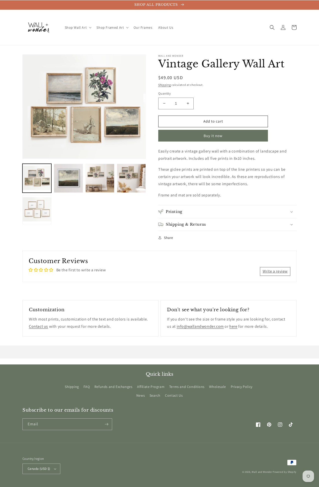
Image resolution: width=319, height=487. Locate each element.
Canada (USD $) (39, 469)
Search (155, 395)
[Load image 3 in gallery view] (99, 178)
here (233, 326)
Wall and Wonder (262, 472)
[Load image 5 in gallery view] (36, 209)
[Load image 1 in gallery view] (36, 178)
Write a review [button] (275, 271)
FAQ (86, 386)
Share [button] (168, 237)
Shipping (164, 85)
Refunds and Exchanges (113, 386)
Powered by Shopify (285, 472)
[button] (78, 27)
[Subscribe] (106, 424)
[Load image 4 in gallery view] (131, 178)
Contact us (38, 326)
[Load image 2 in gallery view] (68, 178)
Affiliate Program (150, 386)
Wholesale (217, 386)
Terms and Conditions (187, 386)
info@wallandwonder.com (200, 326)
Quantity (164, 93)
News (140, 395)
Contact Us (174, 395)
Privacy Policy (241, 386)
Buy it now (213, 135)
